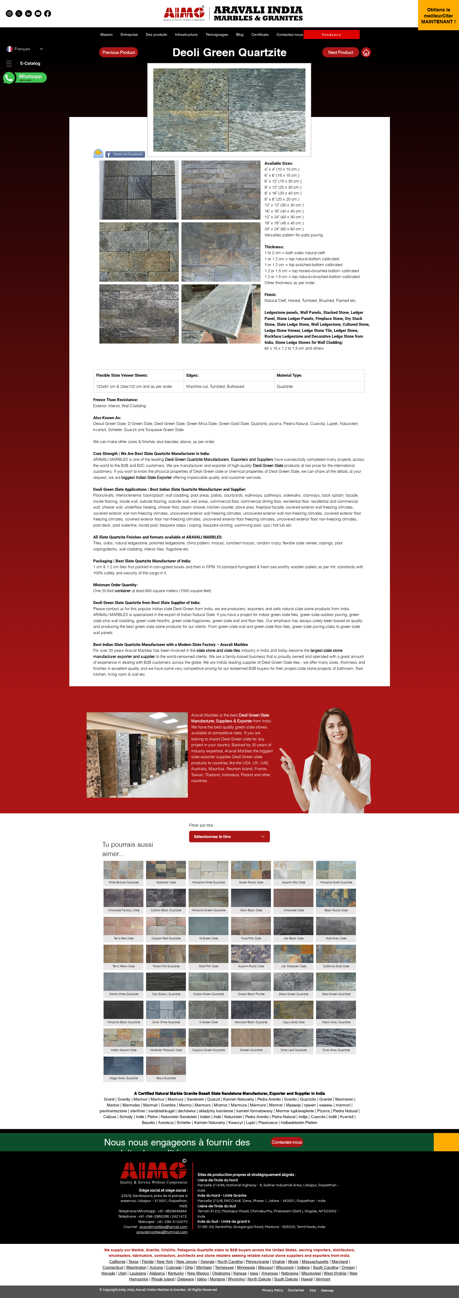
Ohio (189, 1267)
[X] (18, 13)
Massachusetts (315, 1261)
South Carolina (325, 1267)
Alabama (157, 1273)
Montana (217, 1279)
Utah (122, 1273)
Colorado (174, 1267)
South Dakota (286, 1279)
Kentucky (176, 1273)
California (117, 1261)
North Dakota (259, 1279)
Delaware (185, 1279)
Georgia (207, 1261)
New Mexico (198, 1273)
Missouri (265, 1267)
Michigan (204, 1267)
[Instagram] (9, 13)
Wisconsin (285, 1267)
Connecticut (113, 1267)
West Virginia (335, 1273)
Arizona (156, 1267)
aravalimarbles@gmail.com (163, 1227)
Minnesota (246, 1267)
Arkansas (269, 1273)
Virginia (278, 1261)
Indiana (303, 1267)
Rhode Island (162, 1279)
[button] (24, 64)
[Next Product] (366, 52)
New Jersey (186, 1261)
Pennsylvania (257, 1261)
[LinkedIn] (28, 13)
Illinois (293, 1261)
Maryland (340, 1261)
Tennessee (224, 1267)
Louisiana (138, 1273)
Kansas (240, 1273)
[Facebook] (47, 13)
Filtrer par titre (201, 825)
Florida (148, 1261)
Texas (133, 1261)
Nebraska (289, 1273)
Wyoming (236, 1279)
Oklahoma (221, 1273)
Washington (136, 1267)
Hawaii (307, 1279)
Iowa (254, 1273)
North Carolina (230, 1261)
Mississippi (311, 1273)
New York (165, 1261)
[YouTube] (38, 13)
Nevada (108, 1273)
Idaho (202, 1279)
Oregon (348, 1267)
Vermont (323, 1279)
